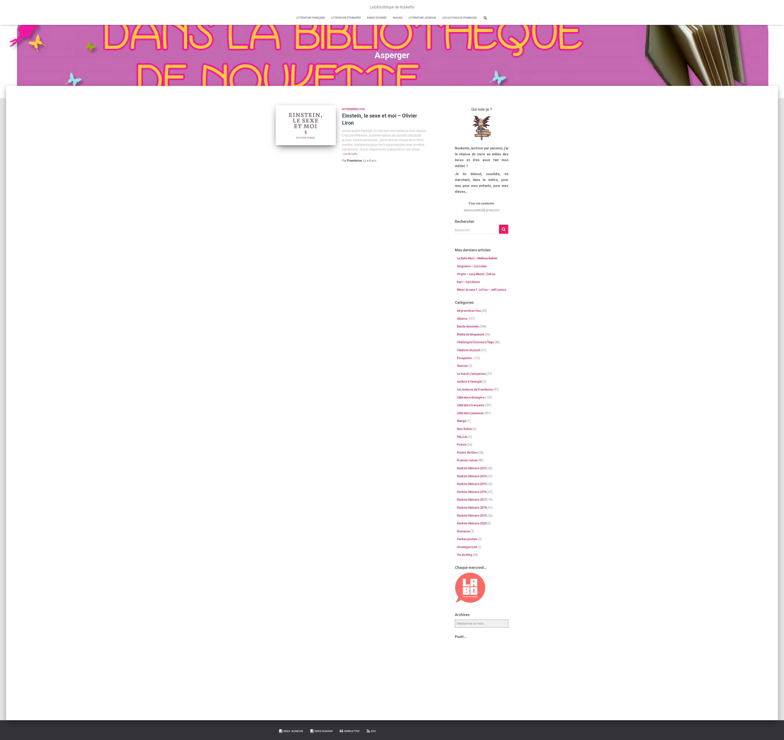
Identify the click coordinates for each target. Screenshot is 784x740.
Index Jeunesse (293, 731)
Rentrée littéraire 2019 (472, 515)
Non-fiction (464, 428)
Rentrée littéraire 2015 (472, 484)
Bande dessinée (377, 17)
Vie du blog (464, 554)
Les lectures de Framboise (459, 17)
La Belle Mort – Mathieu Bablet (477, 258)
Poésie (461, 444)
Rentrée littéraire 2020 (472, 523)
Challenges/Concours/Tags (475, 342)
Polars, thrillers (467, 452)
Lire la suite (350, 153)
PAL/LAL (462, 436)
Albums (397, 17)
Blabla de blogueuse (470, 334)
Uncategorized (467, 547)
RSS (373, 731)
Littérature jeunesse (422, 17)
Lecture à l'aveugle (469, 381)
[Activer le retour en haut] (776, 732)
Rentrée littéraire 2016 (472, 492)
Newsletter (352, 731)
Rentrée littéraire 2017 (472, 499)
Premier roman (467, 460)
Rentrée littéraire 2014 (472, 476)
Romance (463, 531)
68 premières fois (353, 109)
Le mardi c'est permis (471, 373)
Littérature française (310, 17)
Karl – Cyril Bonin (468, 282)
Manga (461, 421)
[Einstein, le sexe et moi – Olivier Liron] (306, 125)
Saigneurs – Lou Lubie (472, 266)
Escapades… (465, 358)
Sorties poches (467, 539)
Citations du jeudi (468, 350)
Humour (462, 365)
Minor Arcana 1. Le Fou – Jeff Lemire (481, 289)
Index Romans (324, 731)
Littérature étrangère (346, 17)
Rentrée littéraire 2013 (472, 468)
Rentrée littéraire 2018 (472, 507)
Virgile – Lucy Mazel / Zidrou (476, 274)
